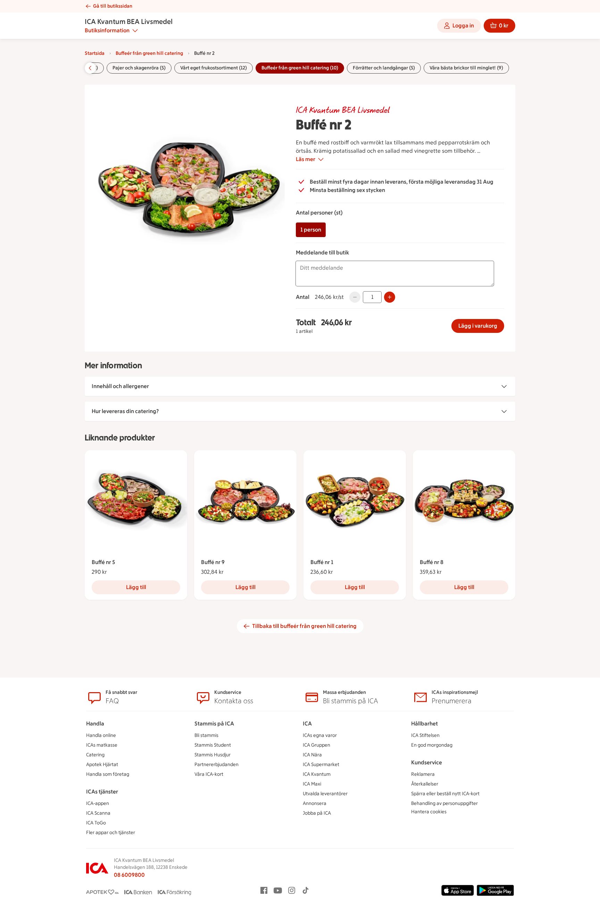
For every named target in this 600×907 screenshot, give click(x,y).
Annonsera (314, 803)
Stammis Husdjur (212, 755)
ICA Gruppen (316, 745)
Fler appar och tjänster (110, 832)
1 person (310, 229)
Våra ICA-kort (208, 774)
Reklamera (423, 774)
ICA (307, 723)
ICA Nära (312, 755)
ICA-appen (97, 803)
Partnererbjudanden (216, 764)
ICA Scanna (98, 813)
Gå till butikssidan (112, 6)
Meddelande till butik (322, 252)
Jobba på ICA (317, 813)
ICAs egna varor (320, 735)
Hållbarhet (424, 723)
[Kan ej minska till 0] (354, 297)
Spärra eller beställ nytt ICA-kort (445, 794)
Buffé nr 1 (321, 562)
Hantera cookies (429, 812)
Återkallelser (424, 784)
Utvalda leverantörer (325, 794)
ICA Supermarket (321, 764)
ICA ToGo (96, 823)
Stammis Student (212, 745)
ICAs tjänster (102, 791)
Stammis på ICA (214, 723)
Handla (95, 723)
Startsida (95, 53)
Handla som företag (107, 774)
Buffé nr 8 (431, 562)
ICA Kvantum (317, 774)
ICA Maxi (312, 784)
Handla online (101, 735)
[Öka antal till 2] (389, 297)
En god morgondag (431, 745)
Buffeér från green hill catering (149, 53)
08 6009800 (129, 875)
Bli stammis (206, 735)
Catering (95, 755)
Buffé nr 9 (213, 562)
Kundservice (426, 762)
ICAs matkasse (101, 745)
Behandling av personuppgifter (444, 803)
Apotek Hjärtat (102, 764)
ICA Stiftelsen (425, 735)
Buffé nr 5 (103, 562)
